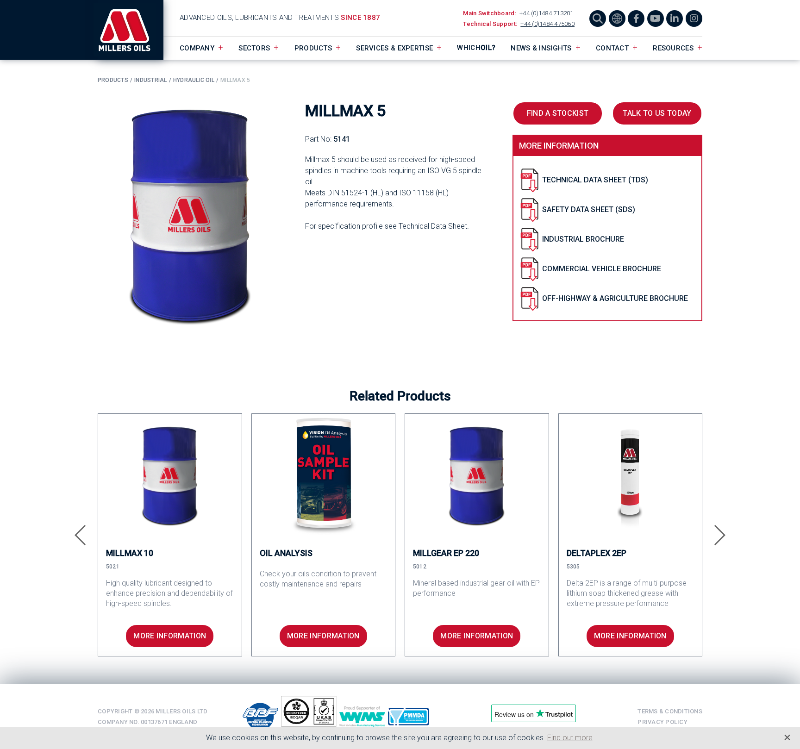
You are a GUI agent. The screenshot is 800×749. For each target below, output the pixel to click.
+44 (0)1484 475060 (547, 23)
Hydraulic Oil (193, 80)
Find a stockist (558, 113)
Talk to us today (657, 113)
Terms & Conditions (670, 711)
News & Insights (541, 48)
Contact (612, 48)
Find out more (570, 737)
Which (476, 48)
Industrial (150, 80)
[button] (81, 535)
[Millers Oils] (130, 30)
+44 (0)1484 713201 (546, 13)
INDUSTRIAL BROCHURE (583, 239)
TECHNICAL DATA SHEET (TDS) (595, 179)
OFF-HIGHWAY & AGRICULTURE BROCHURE (615, 298)
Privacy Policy (663, 721)
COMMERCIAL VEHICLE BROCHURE (601, 268)
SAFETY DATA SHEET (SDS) (588, 209)
